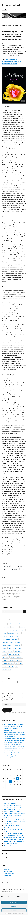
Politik (4, 660)
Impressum (15, 913)
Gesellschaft (11, 633)
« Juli (6, 791)
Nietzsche (5, 657)
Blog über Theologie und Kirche (13, 805)
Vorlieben (14, 910)
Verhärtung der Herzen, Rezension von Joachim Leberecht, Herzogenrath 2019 (12, 35)
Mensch (10, 651)
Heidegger (15, 639)
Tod (16, 666)
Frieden (23, 630)
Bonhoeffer (6, 627)
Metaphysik (18, 651)
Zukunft (10, 597)
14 (17, 778)
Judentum (18, 645)
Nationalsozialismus (13, 654)
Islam (11, 642)
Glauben (11, 636)
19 (10, 781)
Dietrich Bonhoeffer (8, 630)
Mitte (23, 594)
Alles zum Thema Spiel (10, 803)
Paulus (12, 657)
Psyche (9, 596)
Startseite (5, 882)
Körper (13, 593)
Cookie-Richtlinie (8, 913)
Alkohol (10, 588)
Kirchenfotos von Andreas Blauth (13, 833)
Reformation (11, 660)
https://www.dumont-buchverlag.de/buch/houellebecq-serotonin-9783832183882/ (11, 61)
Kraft (17, 593)
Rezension (4, 588)
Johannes (10, 645)
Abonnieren (7, 709)
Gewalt (19, 633)
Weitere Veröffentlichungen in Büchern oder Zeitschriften (13, 890)
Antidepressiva (15, 588)
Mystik (4, 654)
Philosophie (19, 657)
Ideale (3, 593)
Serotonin (17, 596)
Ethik (17, 630)
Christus (22, 627)
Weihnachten (7, 669)
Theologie (11, 666)
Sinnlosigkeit (5, 597)
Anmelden (7, 869)
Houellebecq (22, 591)
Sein (17, 663)
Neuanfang (4, 596)
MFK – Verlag (7, 845)
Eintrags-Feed (8, 871)
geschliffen (16, 591)
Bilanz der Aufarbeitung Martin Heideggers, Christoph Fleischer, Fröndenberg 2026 (13, 755)
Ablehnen (14, 906)
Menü (4, 9)
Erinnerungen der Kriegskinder (13, 809)
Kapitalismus (8, 593)
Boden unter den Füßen (19, 590)
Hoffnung (5, 642)
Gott (16, 636)
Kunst (9, 648)
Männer (20, 594)
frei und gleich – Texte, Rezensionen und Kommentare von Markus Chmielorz (14, 815)
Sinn (21, 663)
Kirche (4, 648)
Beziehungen (5, 590)
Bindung (11, 590)
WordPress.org (8, 875)
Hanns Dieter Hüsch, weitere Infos (14, 819)
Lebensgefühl (5, 594)
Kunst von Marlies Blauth (11, 843)
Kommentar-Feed (9, 873)
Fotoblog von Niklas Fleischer (12, 811)
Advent (5, 624)
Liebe (20, 648)
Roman (13, 596)
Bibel (20, 624)
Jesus (4, 645)
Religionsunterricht (8, 663)
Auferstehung (13, 624)
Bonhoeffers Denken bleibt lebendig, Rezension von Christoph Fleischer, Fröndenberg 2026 (14, 748)
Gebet (4, 633)
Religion (19, 660)
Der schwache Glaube (11, 5)
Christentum (14, 627)
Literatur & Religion (13, 594)
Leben (19, 593)
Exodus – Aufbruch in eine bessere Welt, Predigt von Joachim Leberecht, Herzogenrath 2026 (14, 734)
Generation (4, 591)
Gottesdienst (6, 639)
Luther (5, 651)
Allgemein (23, 587)
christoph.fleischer (6, 587)
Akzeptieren (14, 902)
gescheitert (10, 591)
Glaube (5, 636)
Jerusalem (18, 642)
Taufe (4, 666)
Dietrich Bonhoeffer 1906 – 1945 (13, 807)
